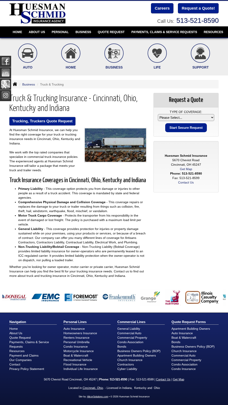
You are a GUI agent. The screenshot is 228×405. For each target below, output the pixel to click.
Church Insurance (129, 360)
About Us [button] (37, 32)
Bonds (121, 346)
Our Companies (20, 360)
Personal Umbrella (76, 342)
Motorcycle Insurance (78, 351)
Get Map (186, 169)
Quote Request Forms (188, 322)
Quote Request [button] (111, 32)
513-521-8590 (197, 20)
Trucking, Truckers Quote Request (42, 121)
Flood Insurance (74, 364)
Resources (16, 351)
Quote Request (20, 337)
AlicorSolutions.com (97, 396)
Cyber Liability (127, 369)
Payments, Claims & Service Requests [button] (164, 32)
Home (17, 32)
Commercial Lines (131, 322)
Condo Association (130, 342)
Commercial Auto (129, 333)
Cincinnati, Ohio (93, 388)
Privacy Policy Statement (26, 369)
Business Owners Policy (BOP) (139, 351)
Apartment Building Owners (136, 355)
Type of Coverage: (186, 112)
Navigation (17, 322)
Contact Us (186, 182)
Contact (14, 364)
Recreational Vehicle (77, 360)
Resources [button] (213, 32)
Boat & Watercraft (75, 355)
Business (28, 84)
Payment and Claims (24, 355)
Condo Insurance (75, 346)
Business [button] (83, 32)
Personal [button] (60, 32)
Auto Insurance (74, 328)
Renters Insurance (76, 337)
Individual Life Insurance (80, 369)
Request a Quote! (198, 8)
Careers (162, 8)
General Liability (128, 328)
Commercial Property (132, 337)
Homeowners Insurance (80, 333)
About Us (15, 333)
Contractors (125, 364)
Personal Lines (75, 322)
